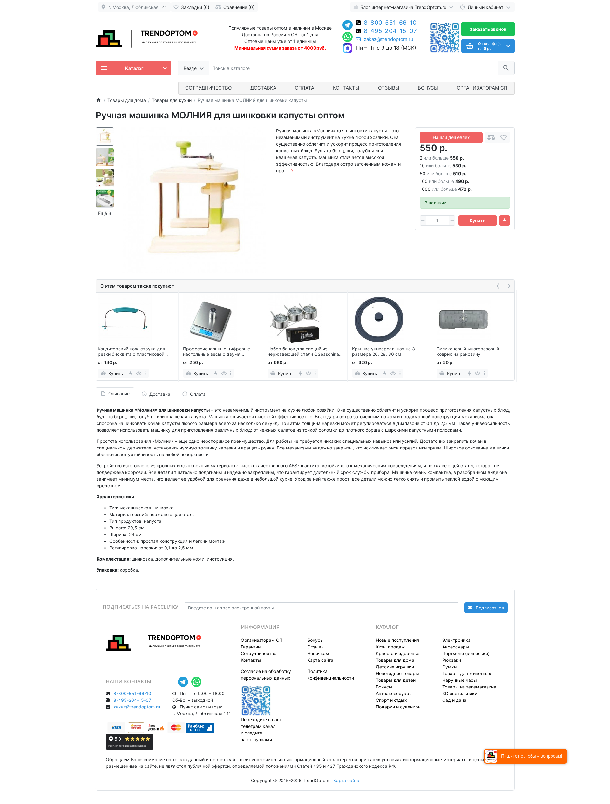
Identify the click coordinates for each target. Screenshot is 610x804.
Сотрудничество (258, 653)
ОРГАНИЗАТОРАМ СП (482, 88)
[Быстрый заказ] (504, 220)
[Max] (347, 48)
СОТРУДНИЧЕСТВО (208, 88)
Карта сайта (320, 660)
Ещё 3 (104, 213)
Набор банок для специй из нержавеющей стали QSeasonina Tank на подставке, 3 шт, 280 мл (303, 351)
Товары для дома (395, 660)
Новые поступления (397, 640)
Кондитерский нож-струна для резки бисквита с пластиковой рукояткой (131, 351)
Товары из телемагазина (469, 686)
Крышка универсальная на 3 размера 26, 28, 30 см (383, 351)
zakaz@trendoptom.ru (388, 39)
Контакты (346, 88)
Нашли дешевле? (451, 137)
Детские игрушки (395, 666)
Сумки (449, 666)
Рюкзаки (451, 660)
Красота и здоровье (397, 653)
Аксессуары (455, 646)
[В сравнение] (491, 137)
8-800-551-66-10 (390, 23)
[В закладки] (503, 137)
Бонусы (428, 88)
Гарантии (251, 646)
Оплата (304, 88)
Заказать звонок (488, 29)
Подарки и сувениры (399, 706)
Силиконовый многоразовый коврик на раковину (468, 351)
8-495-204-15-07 (390, 31)
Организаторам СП (261, 640)
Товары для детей (396, 680)
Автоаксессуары (394, 693)
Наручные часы (459, 680)
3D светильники (459, 693)
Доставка (263, 88)
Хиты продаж (390, 646)
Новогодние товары (397, 673)
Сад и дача (454, 700)
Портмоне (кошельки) (466, 653)
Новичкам (318, 653)
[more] (146, 373)
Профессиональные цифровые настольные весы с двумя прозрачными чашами (216, 351)
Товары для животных (466, 673)
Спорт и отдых (391, 700)
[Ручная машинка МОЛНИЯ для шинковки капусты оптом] (193, 200)
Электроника (456, 640)
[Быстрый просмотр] (139, 373)
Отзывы (388, 88)
